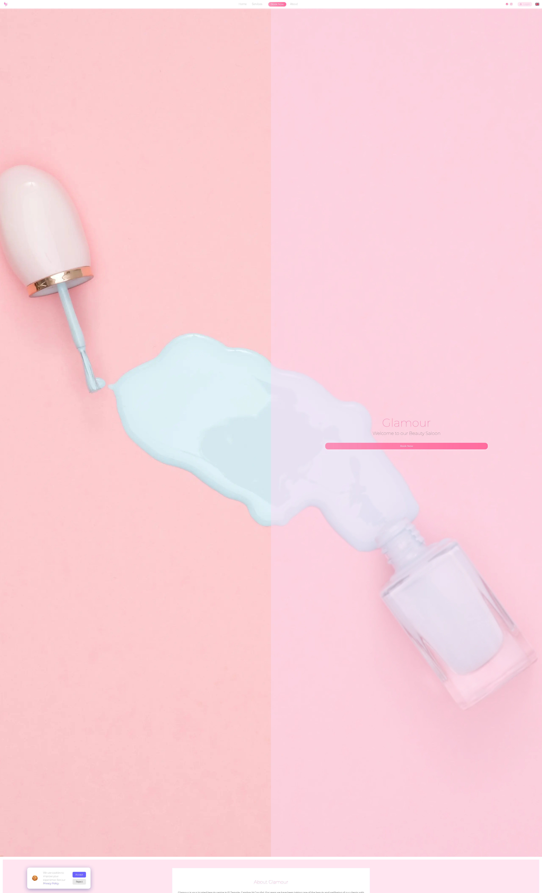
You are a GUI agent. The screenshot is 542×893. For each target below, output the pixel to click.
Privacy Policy (51, 883)
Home (243, 3)
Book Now (277, 4)
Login (526, 4)
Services (257, 3)
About (294, 3)
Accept (79, 874)
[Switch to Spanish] (537, 4)
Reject (79, 881)
